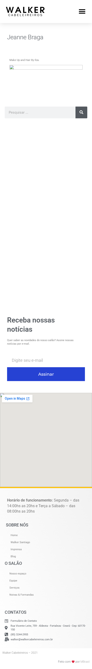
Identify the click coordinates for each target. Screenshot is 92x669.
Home (14, 535)
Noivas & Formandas (21, 594)
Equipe (13, 580)
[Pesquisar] (81, 112)
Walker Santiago (20, 542)
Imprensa (16, 549)
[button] (82, 11)
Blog (13, 556)
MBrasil (85, 661)
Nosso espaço (17, 573)
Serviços (14, 587)
